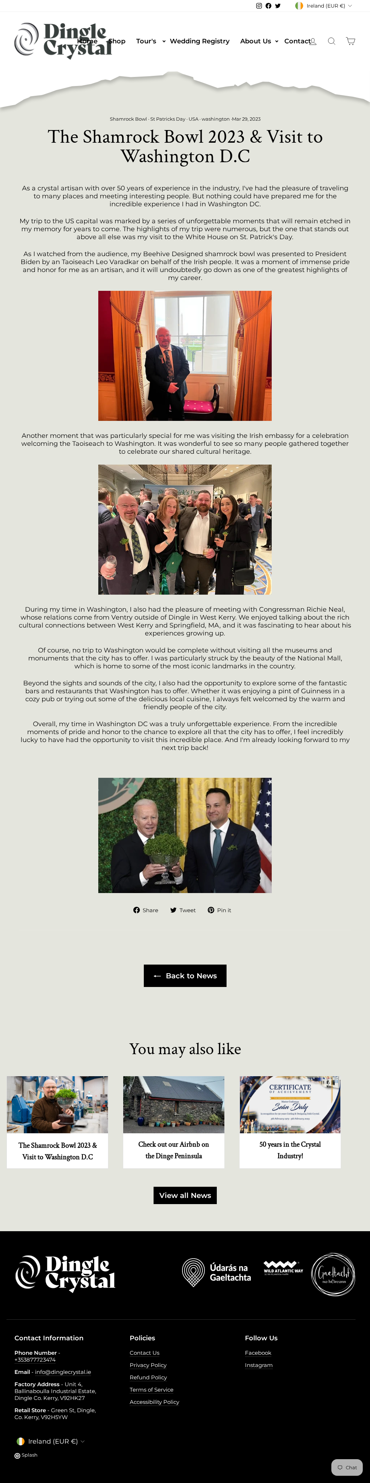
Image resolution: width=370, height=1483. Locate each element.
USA (193, 119)
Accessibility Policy (154, 1401)
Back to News (190, 975)
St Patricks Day (167, 119)
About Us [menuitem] (259, 41)
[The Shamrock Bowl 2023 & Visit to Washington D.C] (57, 1104)
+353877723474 (35, 1359)
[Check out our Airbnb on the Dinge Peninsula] (173, 1104)
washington (216, 119)
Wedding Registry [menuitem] (199, 41)
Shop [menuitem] (116, 41)
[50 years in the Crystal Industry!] (290, 1104)
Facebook (258, 1352)
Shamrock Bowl (128, 119)
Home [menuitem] (87, 41)
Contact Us (144, 1352)
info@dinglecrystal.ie (63, 1371)
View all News (185, 1195)
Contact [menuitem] (297, 41)
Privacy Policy (148, 1365)
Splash (30, 1455)
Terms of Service (151, 1389)
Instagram (259, 1365)
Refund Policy (148, 1377)
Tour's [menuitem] (150, 41)
